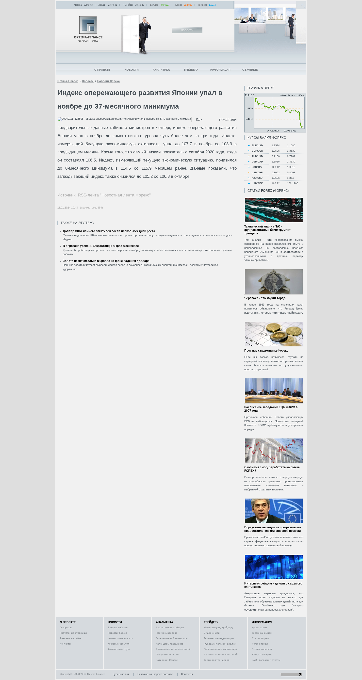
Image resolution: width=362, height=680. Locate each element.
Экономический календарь (171, 638)
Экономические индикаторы (220, 649)
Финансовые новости (120, 638)
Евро (178, 5)
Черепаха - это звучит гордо (264, 298)
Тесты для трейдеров (216, 660)
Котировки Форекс (167, 660)
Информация (220, 69)
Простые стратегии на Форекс (266, 350)
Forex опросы (260, 643)
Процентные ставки (167, 654)
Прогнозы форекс (166, 632)
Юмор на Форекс (262, 654)
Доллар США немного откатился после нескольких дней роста (109, 231)
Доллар (154, 5)
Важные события (118, 627)
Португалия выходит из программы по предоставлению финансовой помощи (272, 529)
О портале (66, 627)
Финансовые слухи (119, 649)
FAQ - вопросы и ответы (266, 660)
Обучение (250, 69)
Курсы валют (259, 627)
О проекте (102, 69)
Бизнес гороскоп (262, 649)
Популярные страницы (73, 632)
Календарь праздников (169, 643)
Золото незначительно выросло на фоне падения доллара (106, 261)
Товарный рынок (261, 632)
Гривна (202, 5)
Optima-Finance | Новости (88, 29)
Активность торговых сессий (221, 654)
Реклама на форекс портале (155, 674)
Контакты (65, 643)
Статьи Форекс (261, 638)
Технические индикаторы (219, 638)
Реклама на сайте (71, 638)
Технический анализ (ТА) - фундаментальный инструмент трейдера (267, 230)
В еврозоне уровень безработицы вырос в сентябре (101, 246)
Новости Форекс (117, 632)
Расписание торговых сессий (173, 649)
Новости (132, 69)
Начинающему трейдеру (218, 627)
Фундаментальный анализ (220, 643)
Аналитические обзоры (170, 627)
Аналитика (161, 69)
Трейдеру (191, 69)
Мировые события (118, 643)
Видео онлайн (212, 632)
